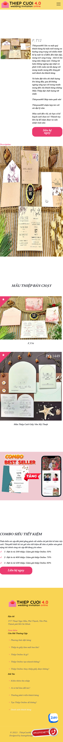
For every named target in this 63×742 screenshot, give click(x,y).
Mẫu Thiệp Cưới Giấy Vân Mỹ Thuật (31, 424)
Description (5, 144)
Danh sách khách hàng (21, 710)
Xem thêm (12, 630)
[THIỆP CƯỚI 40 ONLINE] (21, 5)
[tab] (31, 144)
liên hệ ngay (47, 132)
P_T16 (31, 343)
